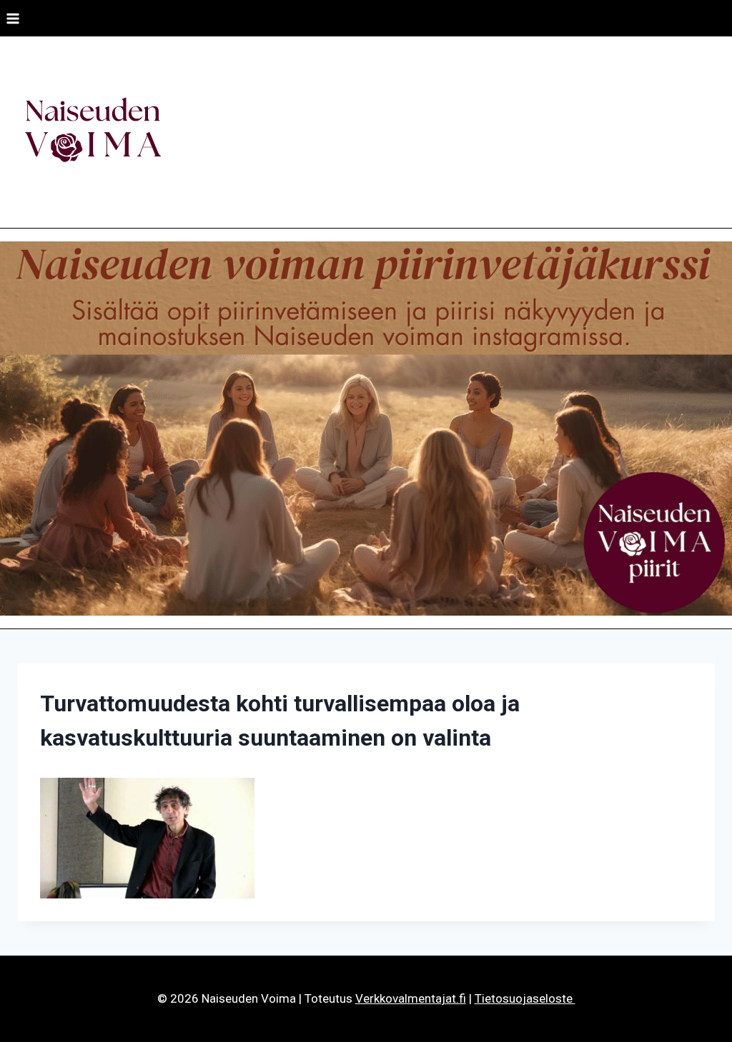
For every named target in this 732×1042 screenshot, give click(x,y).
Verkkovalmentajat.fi (410, 998)
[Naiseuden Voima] (92, 132)
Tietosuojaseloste (525, 998)
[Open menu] (13, 18)
